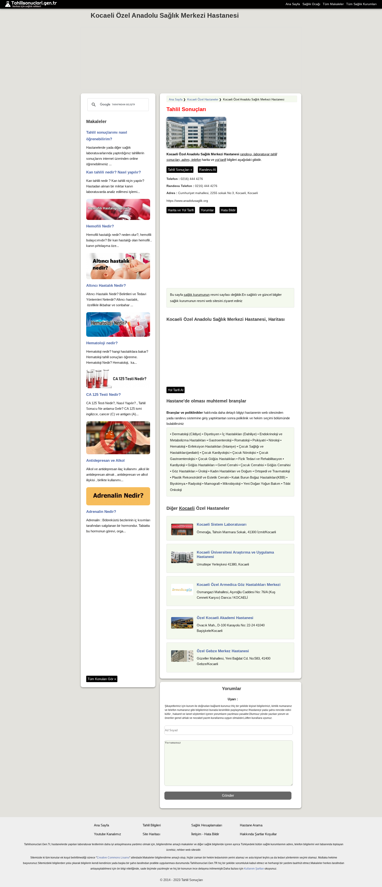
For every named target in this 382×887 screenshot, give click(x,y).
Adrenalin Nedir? (101, 512)
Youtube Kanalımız (107, 834)
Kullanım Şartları (254, 868)
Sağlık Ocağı (311, 4)
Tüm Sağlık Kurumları (361, 4)
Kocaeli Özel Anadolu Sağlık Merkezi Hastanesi (165, 15)
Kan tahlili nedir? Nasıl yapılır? (113, 172)
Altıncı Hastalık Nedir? (106, 285)
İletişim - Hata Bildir (205, 834)
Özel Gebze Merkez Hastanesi (223, 651)
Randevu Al (207, 169)
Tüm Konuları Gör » (102, 679)
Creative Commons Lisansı (113, 857)
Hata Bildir (228, 210)
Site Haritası (151, 834)
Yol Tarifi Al (175, 390)
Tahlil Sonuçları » (180, 169)
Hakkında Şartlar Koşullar (258, 834)
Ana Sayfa (293, 4)
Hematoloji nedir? (102, 343)
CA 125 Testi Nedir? (103, 395)
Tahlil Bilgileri (152, 825)
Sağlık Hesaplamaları (206, 825)
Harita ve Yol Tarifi (181, 210)
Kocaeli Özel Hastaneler (202, 99)
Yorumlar (207, 210)
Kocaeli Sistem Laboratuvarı (221, 524)
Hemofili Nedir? (100, 226)
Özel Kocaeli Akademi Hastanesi (225, 618)
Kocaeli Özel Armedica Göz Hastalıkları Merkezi (239, 585)
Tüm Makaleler (333, 4)
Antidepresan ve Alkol (105, 460)
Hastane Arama (251, 825)
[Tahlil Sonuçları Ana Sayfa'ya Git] (32, 4)
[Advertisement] (191, 58)
